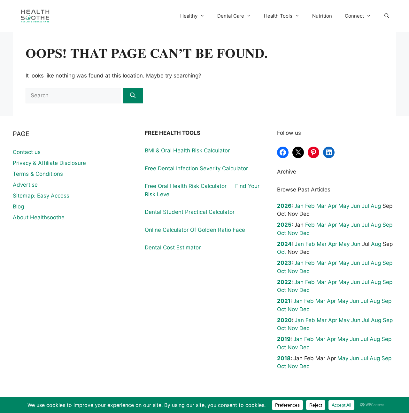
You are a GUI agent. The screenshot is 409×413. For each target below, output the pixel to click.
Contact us (27, 152)
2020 (284, 320)
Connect (354, 16)
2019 (283, 339)
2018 (283, 358)
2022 (284, 282)
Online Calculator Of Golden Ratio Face (195, 230)
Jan (299, 206)
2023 (284, 263)
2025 (284, 225)
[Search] (133, 95)
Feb (310, 206)
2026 (284, 206)
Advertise (25, 185)
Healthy (188, 16)
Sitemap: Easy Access (41, 195)
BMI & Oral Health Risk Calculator (187, 150)
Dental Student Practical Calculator (190, 212)
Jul (365, 206)
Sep (387, 225)
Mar (321, 206)
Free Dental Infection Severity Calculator (196, 168)
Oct (281, 233)
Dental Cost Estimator (173, 247)
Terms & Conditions (38, 174)
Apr (332, 206)
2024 (284, 244)
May (343, 206)
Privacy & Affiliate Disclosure (49, 163)
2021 (283, 301)
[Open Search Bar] (386, 16)
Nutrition (322, 16)
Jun (355, 206)
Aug (376, 206)
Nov (293, 233)
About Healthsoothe (39, 217)
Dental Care (230, 16)
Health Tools (278, 16)
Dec (304, 233)
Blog (18, 206)
